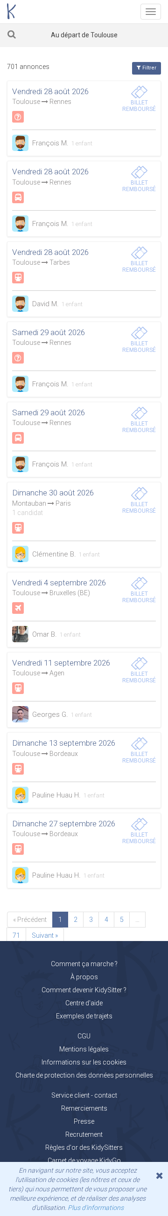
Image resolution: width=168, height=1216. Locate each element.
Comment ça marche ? (84, 964)
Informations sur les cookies (84, 1062)
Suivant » (45, 935)
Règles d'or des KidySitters (84, 1147)
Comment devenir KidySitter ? (84, 990)
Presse (84, 1121)
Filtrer (148, 68)
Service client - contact (84, 1095)
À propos (84, 977)
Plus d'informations (96, 1207)
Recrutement (84, 1134)
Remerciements (84, 1108)
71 (16, 935)
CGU (84, 1036)
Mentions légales (84, 1049)
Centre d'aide (84, 1003)
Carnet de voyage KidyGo (84, 1160)
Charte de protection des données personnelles (84, 1075)
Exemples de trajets (84, 1016)
